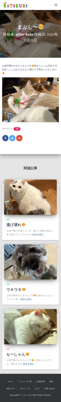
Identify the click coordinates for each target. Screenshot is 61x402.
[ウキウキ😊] (30, 261)
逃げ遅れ (13, 225)
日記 (17, 129)
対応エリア (11, 389)
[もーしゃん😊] (30, 326)
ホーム (10, 381)
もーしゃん (15, 354)
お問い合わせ (49, 389)
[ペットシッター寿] (15, 5)
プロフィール (25, 389)
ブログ (37, 389)
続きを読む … (39, 234)
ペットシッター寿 (25, 381)
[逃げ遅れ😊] (30, 197)
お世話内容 (40, 381)
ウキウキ (14, 290)
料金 (51, 381)
